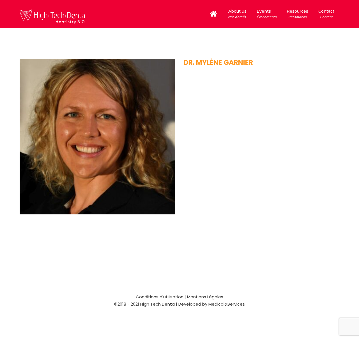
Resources (297, 14)
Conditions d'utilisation (159, 297)
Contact (326, 14)
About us (237, 14)
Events (267, 14)
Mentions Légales (205, 297)
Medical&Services (226, 304)
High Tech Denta (157, 304)
